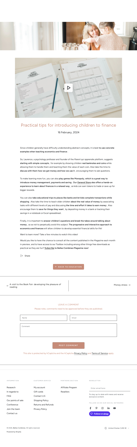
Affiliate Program (69, 387)
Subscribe (49, 248)
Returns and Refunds (44, 404)
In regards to (12, 391)
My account (39, 387)
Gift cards (38, 391)
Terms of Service (100, 353)
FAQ (9, 396)
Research (11, 387)
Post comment (68, 345)
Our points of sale (15, 400)
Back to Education (70, 267)
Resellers (65, 391)
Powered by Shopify (14, 432)
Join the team (13, 409)
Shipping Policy (41, 400)
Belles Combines (19, 428)
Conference (12, 404)
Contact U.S (39, 396)
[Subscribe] (128, 388)
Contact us (12, 413)
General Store (84, 182)
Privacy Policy (80, 353)
